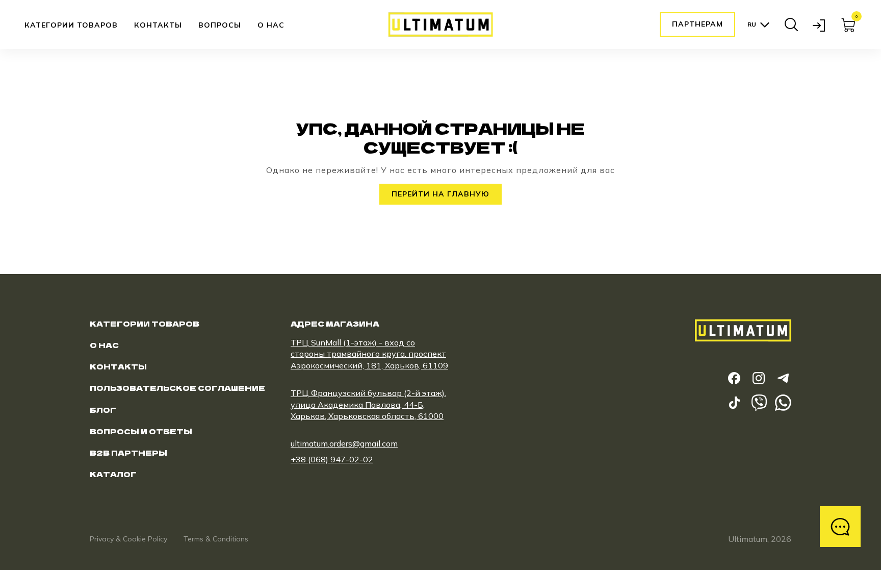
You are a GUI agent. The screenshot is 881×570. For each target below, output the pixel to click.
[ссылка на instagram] (758, 378)
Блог (103, 409)
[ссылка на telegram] (783, 378)
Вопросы (219, 25)
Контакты (158, 25)
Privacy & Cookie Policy (128, 538)
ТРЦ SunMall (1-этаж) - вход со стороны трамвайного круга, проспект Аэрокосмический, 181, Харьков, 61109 (369, 353)
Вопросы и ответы (141, 431)
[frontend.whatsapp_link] (783, 402)
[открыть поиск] (791, 24)
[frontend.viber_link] (758, 402)
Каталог (113, 474)
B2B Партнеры (128, 452)
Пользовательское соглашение (177, 387)
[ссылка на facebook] (734, 378)
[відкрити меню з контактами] (840, 526)
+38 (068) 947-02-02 (332, 459)
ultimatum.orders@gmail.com (344, 443)
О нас (270, 25)
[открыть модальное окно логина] (820, 24)
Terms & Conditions (216, 538)
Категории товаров (71, 25)
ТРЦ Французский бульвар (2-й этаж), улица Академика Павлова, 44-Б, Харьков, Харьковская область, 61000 (368, 404)
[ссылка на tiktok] (734, 402)
